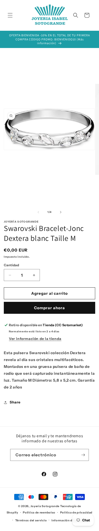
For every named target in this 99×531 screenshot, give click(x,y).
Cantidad (11, 265)
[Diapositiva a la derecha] (60, 212)
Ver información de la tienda (35, 338)
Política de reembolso (39, 512)
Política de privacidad (76, 512)
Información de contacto (70, 520)
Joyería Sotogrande (45, 506)
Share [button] (15, 402)
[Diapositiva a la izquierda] (38, 212)
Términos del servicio (31, 520)
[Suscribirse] (83, 455)
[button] (10, 15)
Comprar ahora (49, 307)
